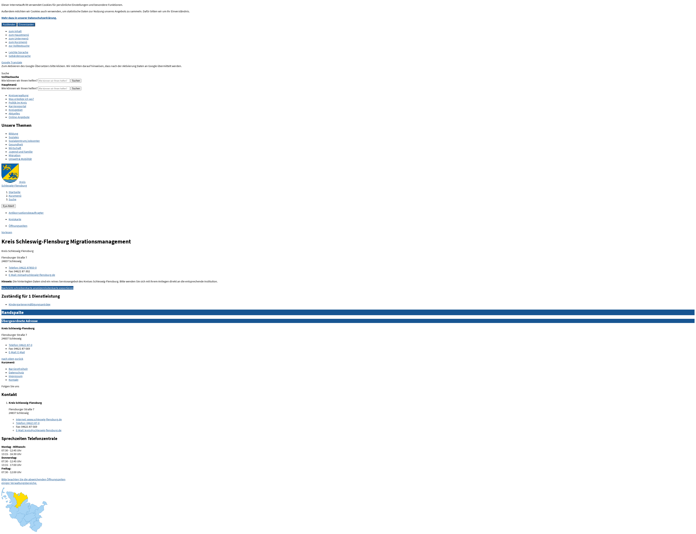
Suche (12, 199)
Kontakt (13, 379)
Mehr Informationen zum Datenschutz (24, 69)
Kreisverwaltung (18, 95)
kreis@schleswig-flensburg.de (38, 430)
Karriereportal (17, 106)
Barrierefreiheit (18, 369)
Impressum (15, 376)
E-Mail (17, 352)
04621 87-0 (20, 345)
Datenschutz (16, 372)
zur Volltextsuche (19, 45)
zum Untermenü (18, 38)
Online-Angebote (19, 117)
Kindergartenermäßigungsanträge (29, 304)
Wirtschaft (15, 148)
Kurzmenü (15, 195)
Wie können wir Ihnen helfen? (19, 80)
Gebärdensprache (20, 56)
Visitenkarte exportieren (58, 288)
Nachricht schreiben (13, 288)
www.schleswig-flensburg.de (39, 419)
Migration (14, 155)
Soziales (14, 137)
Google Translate (11, 62)
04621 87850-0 (23, 267)
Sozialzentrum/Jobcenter (24, 141)
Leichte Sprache (18, 52)
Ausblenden (9, 24)
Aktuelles (14, 113)
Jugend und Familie (21, 151)
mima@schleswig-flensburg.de (32, 275)
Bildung (13, 133)
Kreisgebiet (15, 110)
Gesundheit (16, 144)
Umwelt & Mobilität (20, 159)
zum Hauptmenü (19, 35)
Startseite (14, 192)
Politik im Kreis (18, 102)
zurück (19, 358)
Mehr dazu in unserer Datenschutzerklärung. (29, 18)
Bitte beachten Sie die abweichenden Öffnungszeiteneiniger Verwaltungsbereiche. (33, 481)
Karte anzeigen (35, 288)
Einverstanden (26, 24)
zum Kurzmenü (18, 42)
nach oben (7, 358)
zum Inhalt (15, 31)
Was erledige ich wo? (21, 99)
